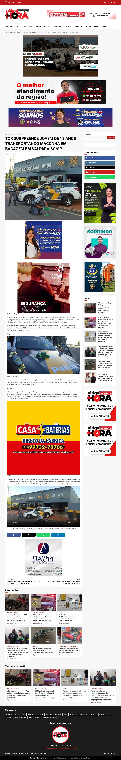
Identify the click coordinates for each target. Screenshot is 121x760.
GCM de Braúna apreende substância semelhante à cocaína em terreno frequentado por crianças (43, 602)
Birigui (18, 26)
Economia (57, 26)
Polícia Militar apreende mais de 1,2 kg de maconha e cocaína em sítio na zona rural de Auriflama (69, 602)
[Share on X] (29, 535)
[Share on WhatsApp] (43, 535)
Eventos (101, 714)
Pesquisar (88, 134)
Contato (43, 753)
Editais (65, 714)
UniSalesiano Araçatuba (49, 717)
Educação (78, 26)
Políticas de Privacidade (20, 753)
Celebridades (32, 714)
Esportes (68, 26)
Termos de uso (34, 753)
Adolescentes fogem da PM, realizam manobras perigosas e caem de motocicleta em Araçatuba (17, 602)
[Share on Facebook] (14, 535)
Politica (47, 26)
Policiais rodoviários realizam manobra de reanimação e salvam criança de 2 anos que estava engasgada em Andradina (17, 635)
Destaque (8, 26)
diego (7, 154)
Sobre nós (8, 753)
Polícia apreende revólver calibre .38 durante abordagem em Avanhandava (43, 635)
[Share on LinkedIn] (58, 535)
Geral (96, 26)
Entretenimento (83, 714)
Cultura (41, 714)
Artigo (88, 26)
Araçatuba (28, 26)
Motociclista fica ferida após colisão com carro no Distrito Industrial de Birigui (69, 635)
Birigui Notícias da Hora (59, 758)
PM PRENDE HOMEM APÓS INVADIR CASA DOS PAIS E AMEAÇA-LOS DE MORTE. (23, 581)
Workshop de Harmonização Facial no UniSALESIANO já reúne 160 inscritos (90, 377)
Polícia (38, 26)
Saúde (104, 26)
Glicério (8, 717)
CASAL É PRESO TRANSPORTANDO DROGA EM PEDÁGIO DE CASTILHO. (63, 581)
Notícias (14, 134)
